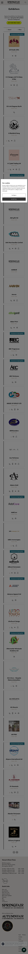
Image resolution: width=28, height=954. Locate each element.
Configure (14, 195)
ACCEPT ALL (14, 199)
